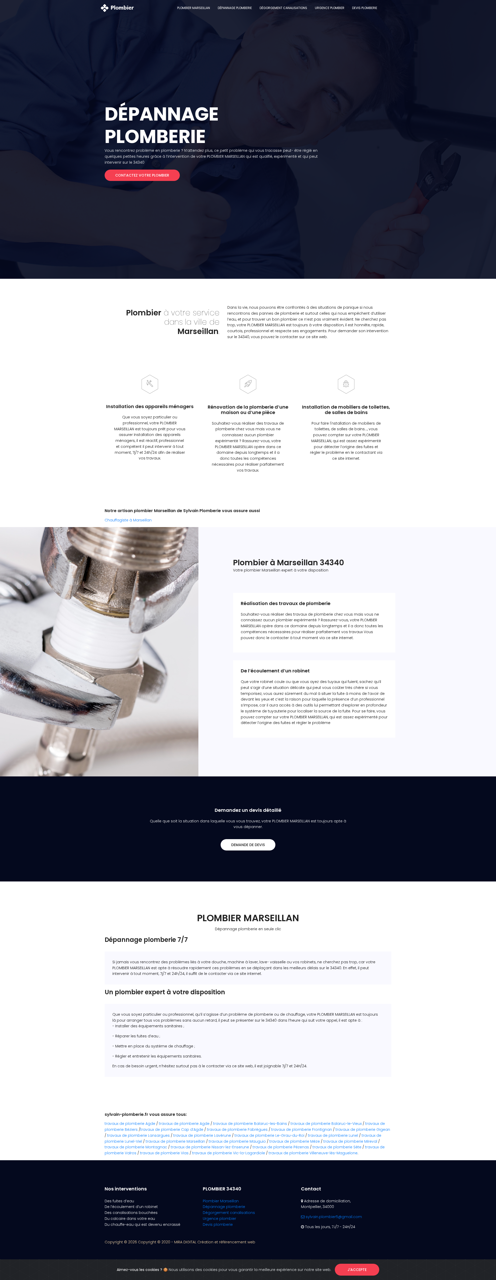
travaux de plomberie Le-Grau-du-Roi (269, 1135)
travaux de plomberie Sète (337, 1147)
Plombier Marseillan (193, 8)
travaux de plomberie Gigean (363, 1129)
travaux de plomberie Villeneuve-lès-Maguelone (313, 1153)
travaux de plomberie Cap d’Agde (171, 1129)
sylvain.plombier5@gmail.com (333, 1216)
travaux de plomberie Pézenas (281, 1147)
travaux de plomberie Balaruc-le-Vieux (326, 1123)
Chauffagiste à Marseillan (128, 520)
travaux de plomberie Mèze (294, 1141)
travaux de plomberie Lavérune (202, 1135)
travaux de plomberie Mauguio (237, 1141)
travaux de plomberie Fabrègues (237, 1129)
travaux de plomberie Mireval (350, 1141)
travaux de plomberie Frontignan (301, 1129)
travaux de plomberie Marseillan (175, 1141)
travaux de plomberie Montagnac (136, 1147)
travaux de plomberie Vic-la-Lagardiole (228, 1153)
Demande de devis (248, 844)
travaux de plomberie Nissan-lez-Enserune (210, 1147)
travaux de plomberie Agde (130, 1123)
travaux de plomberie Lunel (333, 1135)
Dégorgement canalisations (283, 8)
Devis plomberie (364, 8)
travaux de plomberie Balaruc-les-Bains (250, 1123)
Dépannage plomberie (235, 8)
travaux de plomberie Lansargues (138, 1135)
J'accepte (357, 1269)
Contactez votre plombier (142, 175)
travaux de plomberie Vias (164, 1153)
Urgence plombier (329, 8)
